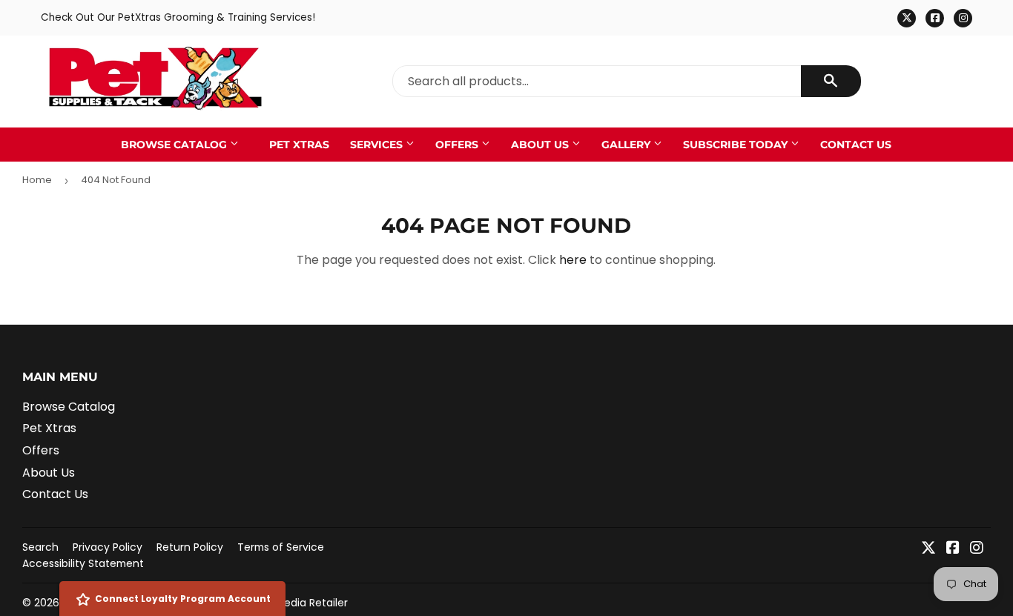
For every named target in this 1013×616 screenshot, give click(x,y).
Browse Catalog (175, 144)
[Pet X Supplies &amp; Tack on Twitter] (928, 548)
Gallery (627, 144)
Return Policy (189, 547)
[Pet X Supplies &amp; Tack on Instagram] (976, 548)
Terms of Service (280, 547)
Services (378, 144)
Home (37, 180)
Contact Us (855, 144)
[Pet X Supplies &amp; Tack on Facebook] (953, 548)
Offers (458, 144)
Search (40, 547)
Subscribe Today (737, 144)
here (573, 259)
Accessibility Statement (83, 563)
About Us (541, 144)
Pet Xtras (299, 144)
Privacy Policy (107, 547)
